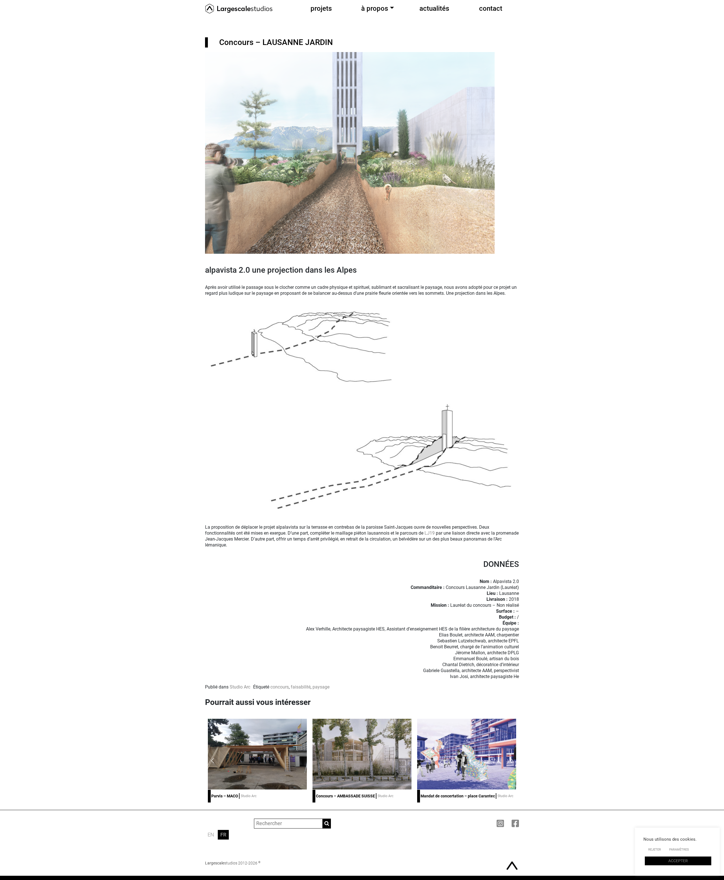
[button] (511, 760)
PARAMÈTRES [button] (679, 849)
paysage (321, 687)
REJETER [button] (654, 849)
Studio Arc (240, 687)
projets (321, 8)
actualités (434, 8)
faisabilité (301, 687)
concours (279, 687)
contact (490, 8)
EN (211, 835)
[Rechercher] (327, 824)
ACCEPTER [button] (678, 861)
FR (223, 835)
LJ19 (430, 533)
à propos (374, 8)
